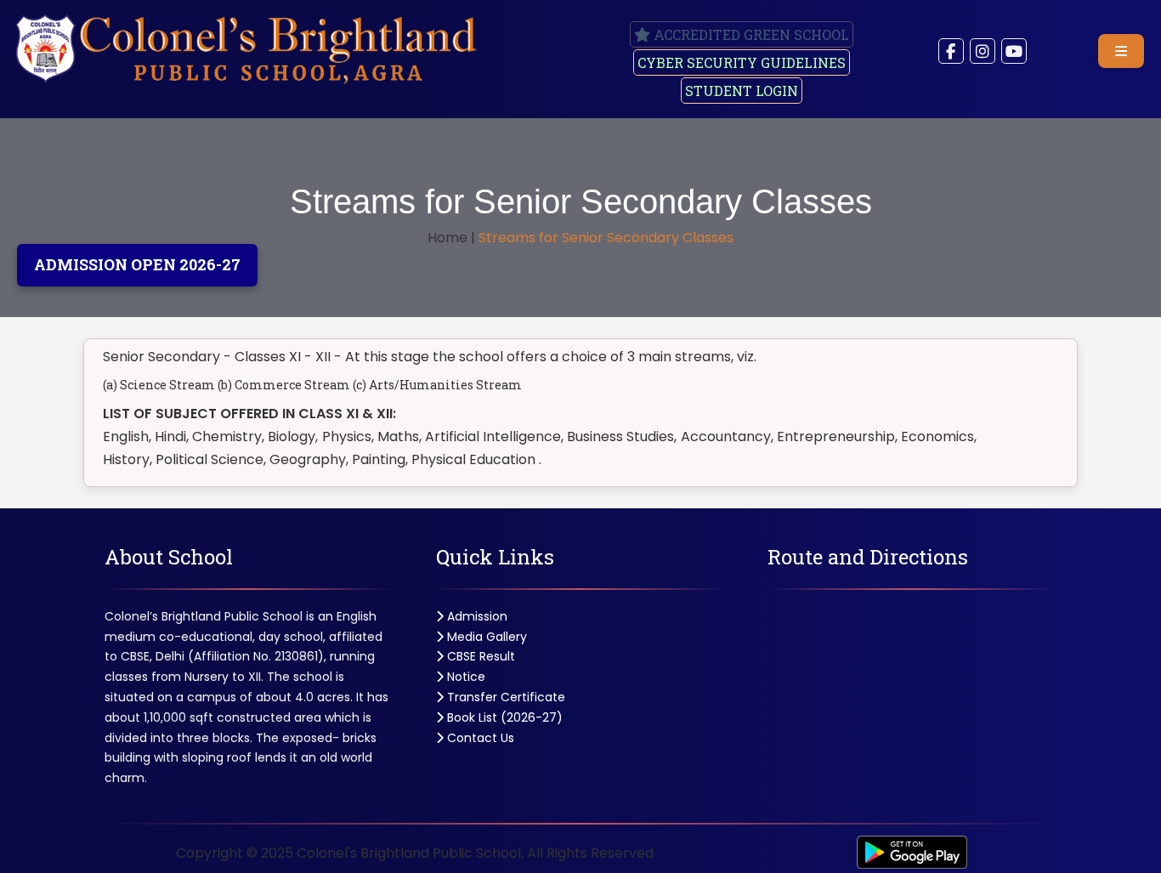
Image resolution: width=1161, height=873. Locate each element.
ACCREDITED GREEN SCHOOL (749, 34)
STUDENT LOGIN (741, 90)
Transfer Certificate (504, 697)
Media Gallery (485, 636)
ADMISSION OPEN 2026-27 (137, 264)
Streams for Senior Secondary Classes (606, 237)
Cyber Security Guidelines (741, 62)
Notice (464, 676)
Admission (475, 616)
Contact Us (479, 737)
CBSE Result (479, 656)
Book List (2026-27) (503, 717)
